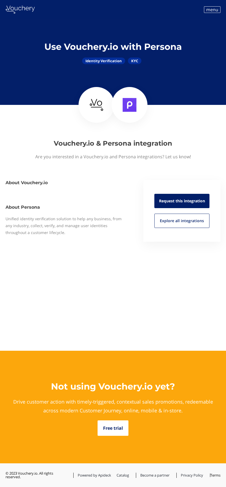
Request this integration (182, 200)
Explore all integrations (182, 220)
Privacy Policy (192, 475)
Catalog (123, 475)
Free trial (113, 428)
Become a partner (155, 475)
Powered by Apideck (94, 475)
